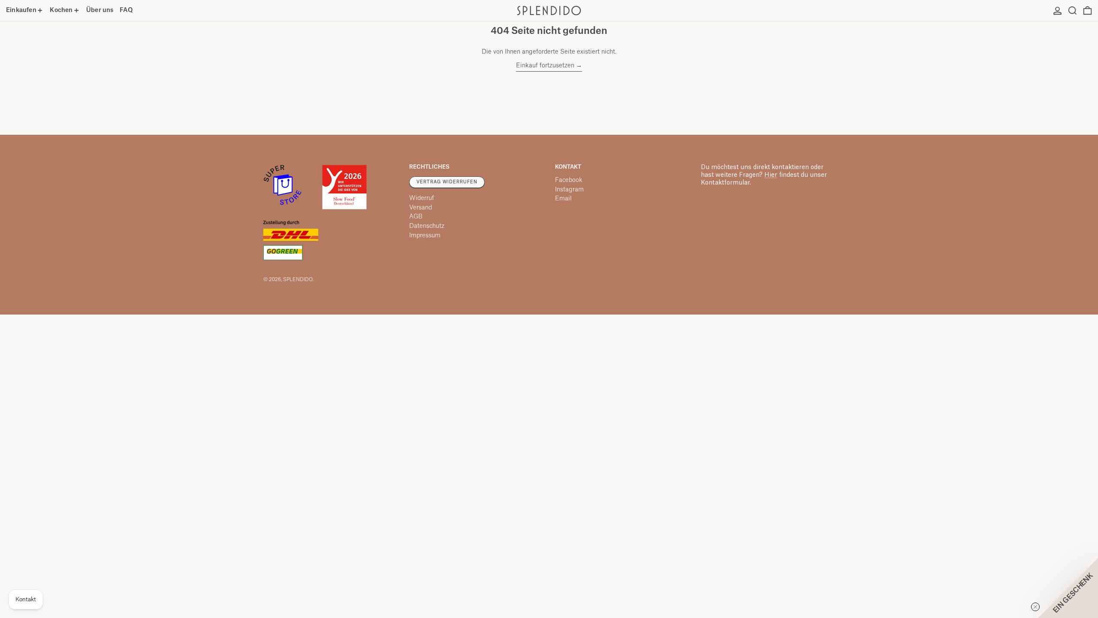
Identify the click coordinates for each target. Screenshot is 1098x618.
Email (563, 199)
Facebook (568, 180)
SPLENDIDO (298, 279)
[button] (1072, 10)
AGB (415, 217)
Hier (770, 175)
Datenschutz (426, 226)
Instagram (569, 190)
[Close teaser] (1035, 607)
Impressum (424, 236)
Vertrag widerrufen (446, 182)
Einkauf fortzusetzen (545, 66)
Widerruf (421, 198)
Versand (420, 208)
